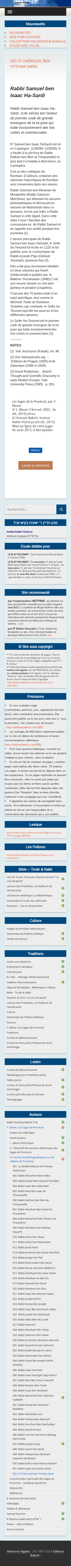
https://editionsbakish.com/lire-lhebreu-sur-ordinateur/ (30, 856)
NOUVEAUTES (20, 32)
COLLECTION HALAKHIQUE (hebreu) (37, 41)
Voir (20, 623)
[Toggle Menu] (9, 11)
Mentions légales (18, 1551)
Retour (35, 450)
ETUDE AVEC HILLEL (24, 45)
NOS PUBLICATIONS (24, 37)
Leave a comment (35, 465)
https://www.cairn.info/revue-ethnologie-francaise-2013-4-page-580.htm (34, 834)
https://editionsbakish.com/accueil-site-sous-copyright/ (30, 684)
